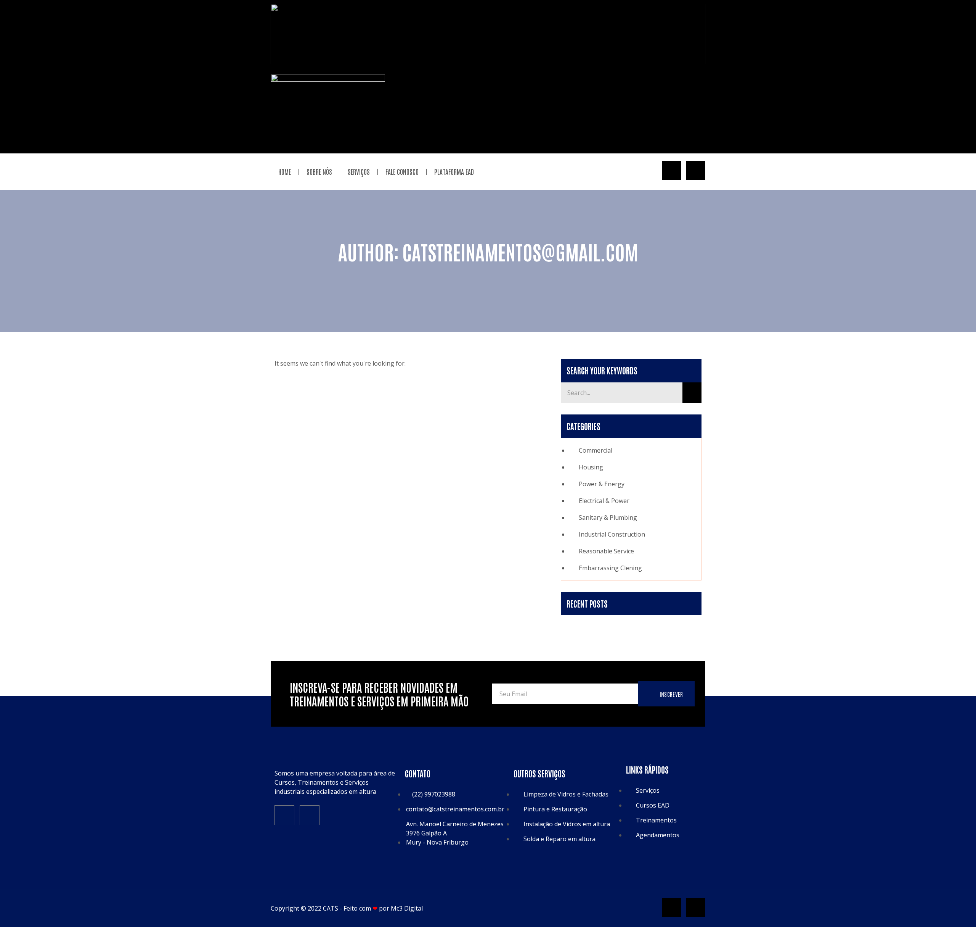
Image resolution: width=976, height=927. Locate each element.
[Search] (692, 392)
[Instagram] (309, 815)
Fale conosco (402, 171)
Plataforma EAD (454, 171)
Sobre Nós (319, 171)
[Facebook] (284, 815)
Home (284, 171)
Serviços (359, 171)
